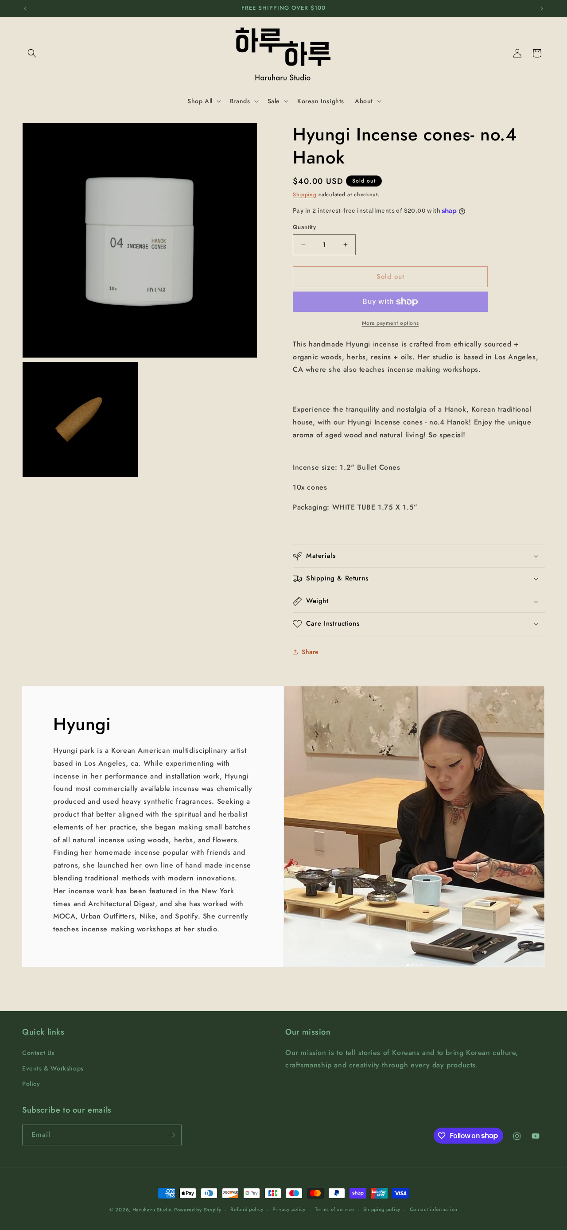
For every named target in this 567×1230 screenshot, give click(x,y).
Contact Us (38, 1052)
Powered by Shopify (197, 1209)
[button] (32, 53)
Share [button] (310, 651)
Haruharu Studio (152, 1209)
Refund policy (246, 1209)
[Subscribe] (171, 1135)
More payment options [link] (390, 323)
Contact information (434, 1209)
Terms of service (334, 1209)
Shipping (305, 195)
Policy (31, 1083)
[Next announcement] (541, 8)
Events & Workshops (53, 1068)
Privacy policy (289, 1209)
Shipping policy (381, 1209)
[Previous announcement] (25, 8)
